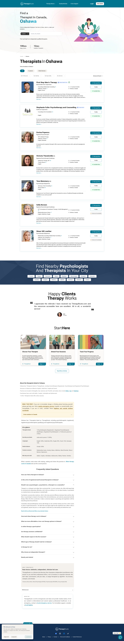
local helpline (29, 605)
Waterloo (54, 279)
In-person (30, 70)
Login (92, 3)
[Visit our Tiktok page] (68, 633)
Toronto (31, 276)
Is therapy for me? (26, 547)
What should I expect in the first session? (33, 536)
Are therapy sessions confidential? (32, 531)
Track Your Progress (87, 352)
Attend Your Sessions (58, 352)
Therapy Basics (50, 3)
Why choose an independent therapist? (33, 552)
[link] (27, 56)
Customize (28, 636)
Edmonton (92, 276)
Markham (64, 276)
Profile (96, 87)
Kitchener (79, 279)
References (25, 590)
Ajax (70, 391)
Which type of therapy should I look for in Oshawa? (36, 542)
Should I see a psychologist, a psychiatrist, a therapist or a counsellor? (43, 485)
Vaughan (45, 279)
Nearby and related (27, 557)
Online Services (41, 70)
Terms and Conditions (65, 636)
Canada (21, 56)
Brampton (83, 276)
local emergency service (44, 603)
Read (41, 364)
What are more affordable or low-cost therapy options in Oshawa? (41, 521)
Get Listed (100, 3)
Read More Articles (62, 371)
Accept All (14, 636)
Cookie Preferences (77, 636)
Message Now (97, 83)
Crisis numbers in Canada (30, 414)
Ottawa (56, 276)
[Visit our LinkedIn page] (64, 633)
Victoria (87, 279)
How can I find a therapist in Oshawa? (32, 474)
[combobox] (25, 33)
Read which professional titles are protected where (34, 511)
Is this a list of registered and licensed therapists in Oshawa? (40, 480)
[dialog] (17, 631)
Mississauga (74, 276)
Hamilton (37, 279)
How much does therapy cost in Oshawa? (33, 516)
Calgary (39, 276)
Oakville (62, 279)
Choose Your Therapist (30, 352)
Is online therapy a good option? (31, 526)
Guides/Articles (63, 3)
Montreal (70, 279)
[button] (62, 91)
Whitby (67, 391)
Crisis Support (74, 3)
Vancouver (47, 276)
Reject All (6, 636)
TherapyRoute (27, 363)
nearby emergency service (46, 406)
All (22, 70)
